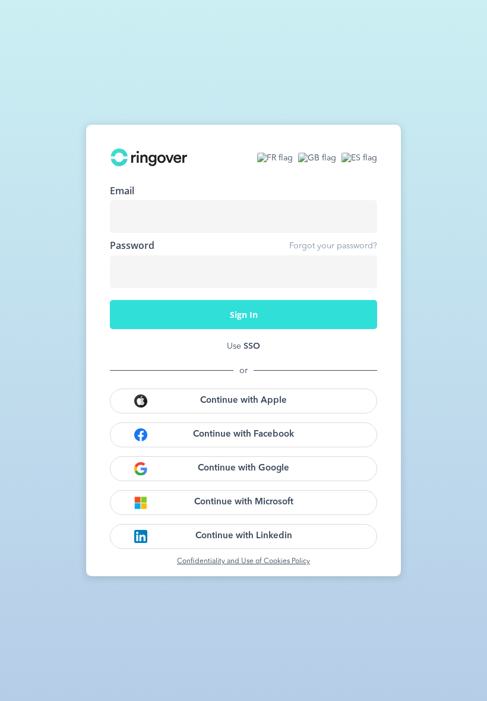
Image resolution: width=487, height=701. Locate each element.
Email (122, 190)
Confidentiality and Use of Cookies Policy (243, 561)
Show (359, 271)
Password (132, 245)
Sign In (244, 314)
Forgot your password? (333, 246)
